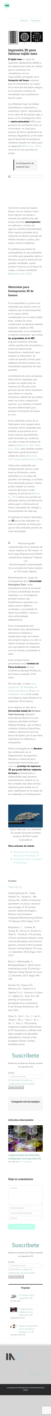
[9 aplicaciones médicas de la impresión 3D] (13, 1309)
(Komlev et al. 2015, (25, 445)
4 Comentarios (26, 1162)
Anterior (24, 20)
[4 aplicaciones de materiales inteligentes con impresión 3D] (25, 1126)
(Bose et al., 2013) (32, 146)
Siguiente (35, 20)
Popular (25, 1287)
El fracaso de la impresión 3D (26, 1297)
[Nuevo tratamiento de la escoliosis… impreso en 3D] (13, 1326)
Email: (11, 1072)
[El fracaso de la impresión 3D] (13, 1295)
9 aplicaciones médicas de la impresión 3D (26, 1311)
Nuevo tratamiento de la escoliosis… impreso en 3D (28, 1328)
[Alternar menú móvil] (46, 4)
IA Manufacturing (22, 1388)
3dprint (12, 886)
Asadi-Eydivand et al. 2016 (27, 459)
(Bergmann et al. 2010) (19, 273)
